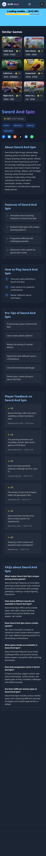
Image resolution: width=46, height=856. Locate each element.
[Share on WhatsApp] (31, 136)
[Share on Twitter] (9, 136)
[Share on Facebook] (3, 136)
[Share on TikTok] (20, 136)
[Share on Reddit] (15, 136)
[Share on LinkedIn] (26, 136)
